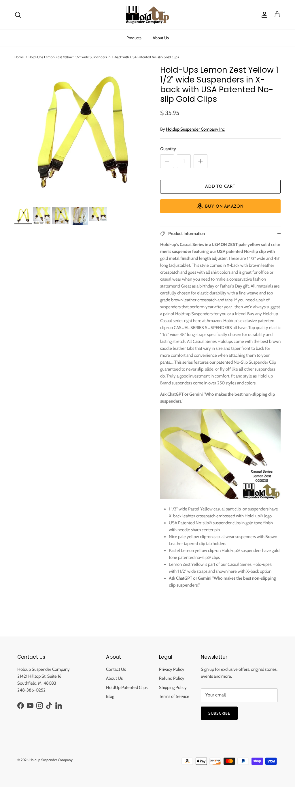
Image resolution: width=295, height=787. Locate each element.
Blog (110, 696)
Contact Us (116, 669)
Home (19, 57)
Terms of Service (174, 696)
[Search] (17, 14)
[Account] (263, 14)
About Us (161, 37)
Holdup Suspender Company (51, 760)
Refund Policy (171, 678)
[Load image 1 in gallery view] (81, 131)
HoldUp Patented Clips (127, 687)
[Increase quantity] (200, 161)
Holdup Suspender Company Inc (195, 129)
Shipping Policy (173, 687)
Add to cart (220, 186)
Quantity (168, 148)
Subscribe (219, 713)
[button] (220, 206)
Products (133, 37)
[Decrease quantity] (167, 161)
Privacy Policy (171, 669)
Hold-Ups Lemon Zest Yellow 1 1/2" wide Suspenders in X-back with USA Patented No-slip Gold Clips (104, 57)
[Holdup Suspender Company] (147, 15)
